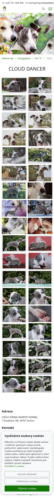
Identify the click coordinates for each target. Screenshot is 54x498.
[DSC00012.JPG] (40, 278)
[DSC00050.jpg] (40, 314)
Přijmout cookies (27, 488)
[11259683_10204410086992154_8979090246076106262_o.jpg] (14, 384)
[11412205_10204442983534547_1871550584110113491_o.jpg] (14, 349)
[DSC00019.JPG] (40, 85)
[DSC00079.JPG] (14, 85)
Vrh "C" (38, 58)
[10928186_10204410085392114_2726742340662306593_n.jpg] (14, 243)
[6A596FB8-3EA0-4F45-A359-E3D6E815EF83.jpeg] (14, 208)
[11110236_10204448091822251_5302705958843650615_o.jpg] (40, 384)
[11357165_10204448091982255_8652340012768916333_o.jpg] (14, 366)
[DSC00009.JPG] (14, 278)
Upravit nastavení (27, 474)
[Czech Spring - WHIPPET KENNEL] (4, 8)
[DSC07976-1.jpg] (14, 190)
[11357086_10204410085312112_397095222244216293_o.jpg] (14, 331)
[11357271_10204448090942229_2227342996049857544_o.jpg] (40, 349)
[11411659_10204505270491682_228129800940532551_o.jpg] (40, 155)
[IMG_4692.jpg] (40, 226)
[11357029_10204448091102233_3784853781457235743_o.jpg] (40, 366)
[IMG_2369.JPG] (40, 243)
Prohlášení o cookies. (15, 466)
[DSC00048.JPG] (40, 138)
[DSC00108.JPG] (14, 173)
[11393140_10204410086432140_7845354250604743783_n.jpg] (40, 331)
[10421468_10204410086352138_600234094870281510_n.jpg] (40, 296)
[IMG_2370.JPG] (14, 261)
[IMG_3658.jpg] (40, 190)
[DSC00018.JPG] (14, 296)
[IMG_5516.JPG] (40, 208)
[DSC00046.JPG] (40, 120)
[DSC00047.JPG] (14, 138)
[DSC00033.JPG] (14, 102)
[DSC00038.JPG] (40, 102)
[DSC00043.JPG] (14, 120)
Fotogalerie (24, 58)
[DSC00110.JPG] (40, 173)
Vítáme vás (8, 58)
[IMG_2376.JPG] (40, 261)
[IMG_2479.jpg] (14, 226)
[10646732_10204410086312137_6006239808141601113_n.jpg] (14, 314)
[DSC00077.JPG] (14, 155)
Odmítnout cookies (27, 481)
